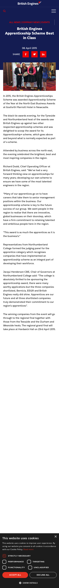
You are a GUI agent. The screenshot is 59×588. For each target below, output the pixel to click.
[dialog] (29, 560)
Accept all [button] (15, 575)
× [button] (55, 536)
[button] (29, 582)
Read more (28, 549)
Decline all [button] (43, 575)
